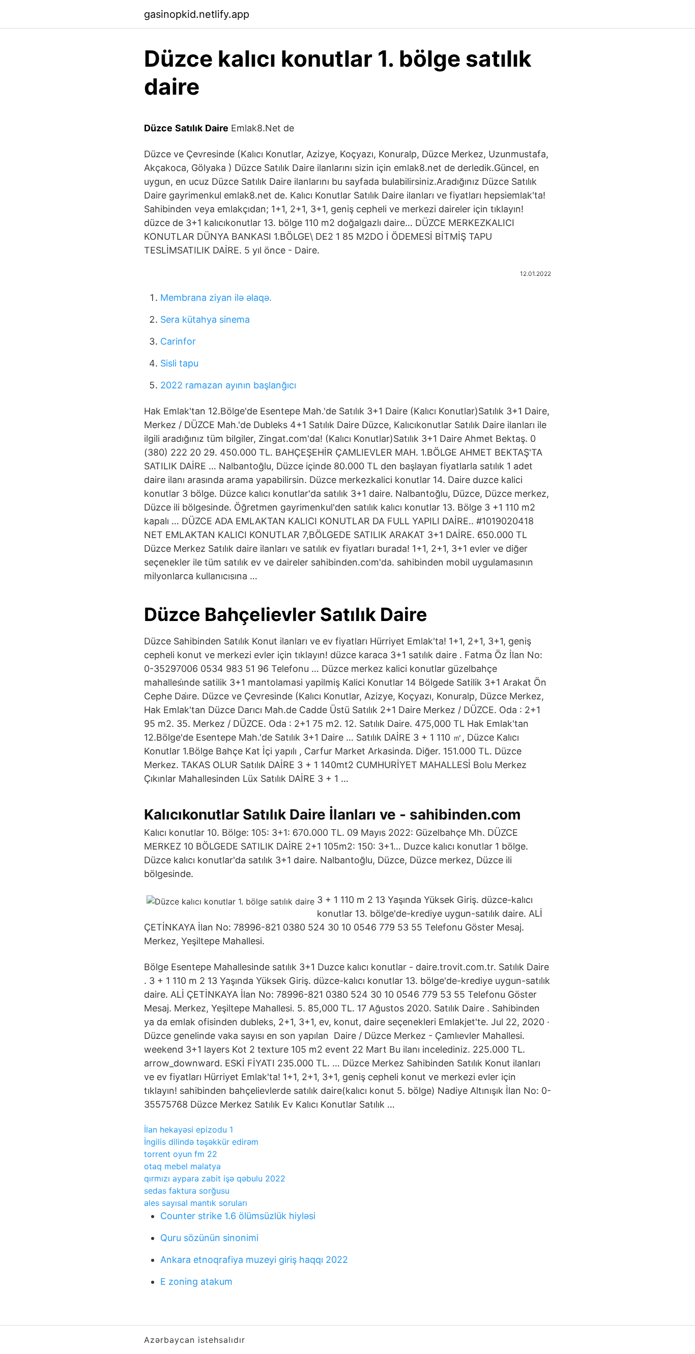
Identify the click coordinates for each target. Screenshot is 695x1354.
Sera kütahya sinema (205, 319)
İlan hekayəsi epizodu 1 (188, 1129)
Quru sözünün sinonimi (209, 1237)
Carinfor (178, 341)
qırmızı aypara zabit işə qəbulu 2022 (214, 1178)
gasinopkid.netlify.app (196, 14)
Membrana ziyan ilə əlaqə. (216, 297)
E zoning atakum (196, 1281)
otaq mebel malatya (182, 1166)
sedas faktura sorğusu (186, 1191)
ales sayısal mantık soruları (195, 1203)
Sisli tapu (179, 363)
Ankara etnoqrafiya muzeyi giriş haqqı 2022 (254, 1259)
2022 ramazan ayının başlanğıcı (228, 385)
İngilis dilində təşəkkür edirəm (201, 1142)
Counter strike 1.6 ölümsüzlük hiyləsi (237, 1215)
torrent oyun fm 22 (180, 1154)
